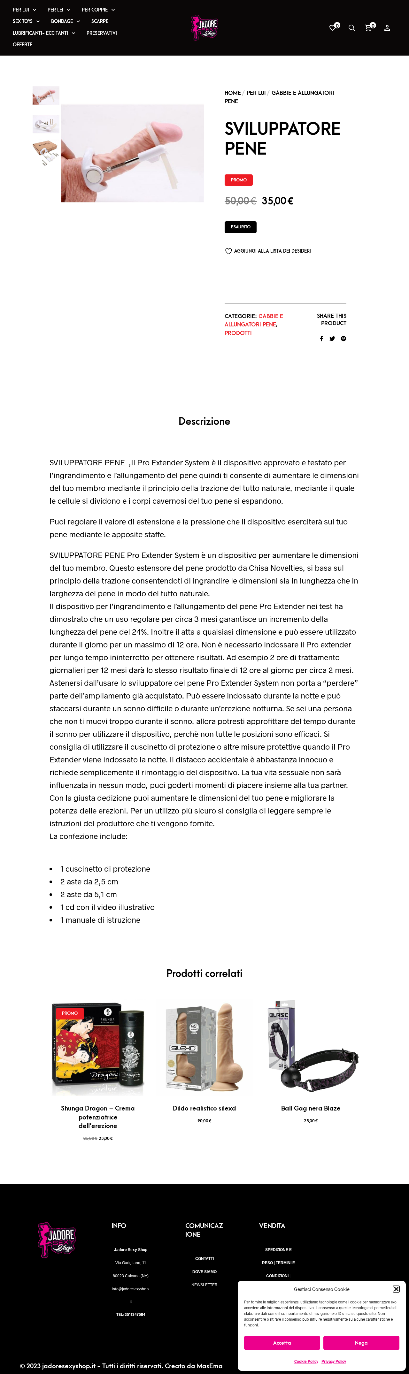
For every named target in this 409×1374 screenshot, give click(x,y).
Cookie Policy (306, 1361)
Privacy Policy (333, 1361)
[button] (396, 1289)
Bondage (62, 21)
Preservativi (102, 33)
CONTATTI (204, 1258)
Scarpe (99, 21)
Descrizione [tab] (204, 421)
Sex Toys (23, 21)
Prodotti (238, 333)
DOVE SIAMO (204, 1272)
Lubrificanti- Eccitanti (40, 33)
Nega (361, 1343)
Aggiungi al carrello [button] (118, 1086)
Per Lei (55, 10)
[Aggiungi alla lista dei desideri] (98, 1086)
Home (233, 93)
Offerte (22, 45)
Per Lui (21, 10)
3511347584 (135, 1314)
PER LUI (256, 93)
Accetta (282, 1343)
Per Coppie (95, 10)
